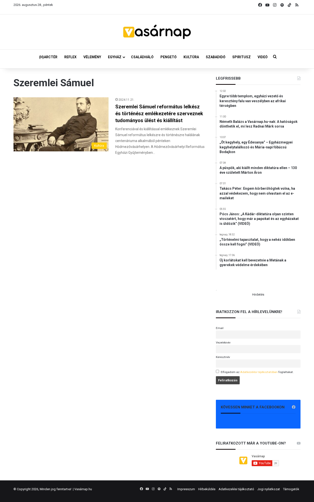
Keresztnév (223, 357)
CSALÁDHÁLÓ (142, 57)
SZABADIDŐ (215, 57)
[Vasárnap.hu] (157, 32)
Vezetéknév (223, 342)
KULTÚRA (191, 57)
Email (219, 328)
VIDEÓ (263, 57)
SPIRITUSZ (241, 57)
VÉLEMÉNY (92, 57)
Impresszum (186, 489)
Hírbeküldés (206, 489)
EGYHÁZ (114, 57)
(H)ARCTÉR (48, 57)
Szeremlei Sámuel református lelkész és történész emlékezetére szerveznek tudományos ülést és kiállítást (159, 113)
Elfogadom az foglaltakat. (257, 372)
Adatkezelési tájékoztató (236, 489)
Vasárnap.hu (83, 489)
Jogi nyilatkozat (268, 489)
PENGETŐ (168, 57)
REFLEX (70, 57)
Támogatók (291, 489)
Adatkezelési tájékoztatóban (259, 372)
